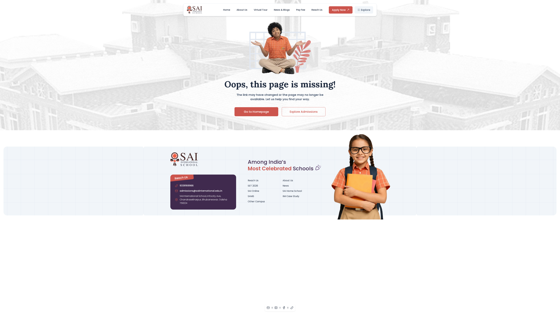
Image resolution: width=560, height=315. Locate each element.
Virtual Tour (260, 10)
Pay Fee (300, 10)
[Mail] (268, 307)
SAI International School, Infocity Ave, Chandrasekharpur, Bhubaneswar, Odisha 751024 (203, 199)
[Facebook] (283, 307)
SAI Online (253, 191)
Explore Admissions (304, 112)
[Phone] (291, 307)
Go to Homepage (256, 112)
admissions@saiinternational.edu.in (201, 190)
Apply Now (339, 10)
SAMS (251, 196)
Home (226, 10)
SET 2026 (253, 185)
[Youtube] (276, 307)
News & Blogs (282, 10)
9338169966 (187, 185)
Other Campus (256, 201)
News (286, 185)
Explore (365, 10)
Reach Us (317, 10)
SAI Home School (292, 191)
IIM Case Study (291, 196)
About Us (242, 10)
